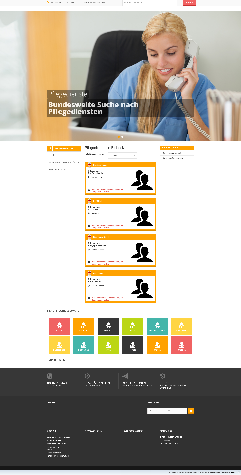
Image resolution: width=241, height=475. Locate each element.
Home (51, 155)
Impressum (165, 440)
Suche (189, 3)
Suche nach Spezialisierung (173, 158)
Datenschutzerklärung (171, 437)
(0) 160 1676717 (58, 383)
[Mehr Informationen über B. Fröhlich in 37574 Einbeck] (142, 216)
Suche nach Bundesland (172, 153)
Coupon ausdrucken (100, 191)
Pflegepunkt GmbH (101, 237)
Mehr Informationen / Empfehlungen (107, 189)
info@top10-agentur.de (58, 456)
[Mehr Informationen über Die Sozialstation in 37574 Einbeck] (142, 180)
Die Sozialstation (100, 165)
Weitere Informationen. (228, 473)
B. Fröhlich (98, 201)
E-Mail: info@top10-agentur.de (94, 2)
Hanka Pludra (99, 273)
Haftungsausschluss (170, 443)
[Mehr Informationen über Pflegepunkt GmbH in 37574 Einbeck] (142, 252)
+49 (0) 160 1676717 (54, 453)
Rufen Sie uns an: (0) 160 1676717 (62, 2)
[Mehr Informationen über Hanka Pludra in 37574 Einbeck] (142, 288)
